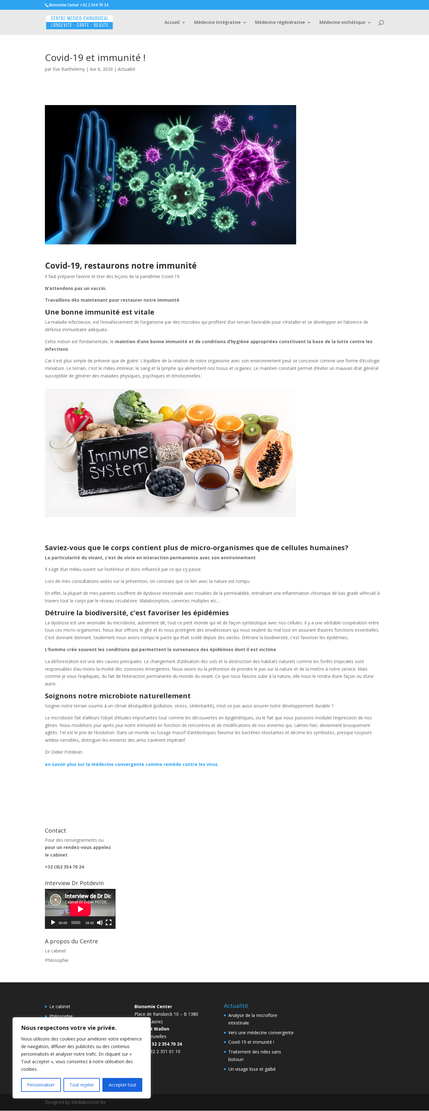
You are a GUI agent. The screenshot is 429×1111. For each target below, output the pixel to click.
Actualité (126, 69)
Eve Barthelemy (69, 69)
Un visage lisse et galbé (252, 1069)
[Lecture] (53, 922)
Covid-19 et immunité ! (251, 1042)
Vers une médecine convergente (261, 1033)
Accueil (172, 22)
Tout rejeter (81, 1085)
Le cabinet (55, 951)
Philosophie (56, 960)
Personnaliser (41, 1085)
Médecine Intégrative (217, 22)
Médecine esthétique (342, 22)
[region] (82, 1057)
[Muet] (100, 922)
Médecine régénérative (280, 22)
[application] (80, 909)
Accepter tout (122, 1085)
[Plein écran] (109, 922)
